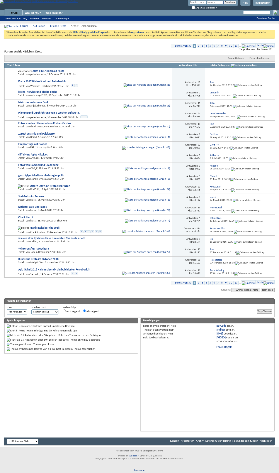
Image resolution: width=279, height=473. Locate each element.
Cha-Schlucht (25, 217)
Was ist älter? (54, 12)
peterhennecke (38, 74)
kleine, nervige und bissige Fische (37, 92)
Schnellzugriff (62, 18)
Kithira (33, 241)
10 (230, 45)
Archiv (200, 440)
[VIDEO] (221, 337)
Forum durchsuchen (259, 58)
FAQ (25, 18)
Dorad (33, 137)
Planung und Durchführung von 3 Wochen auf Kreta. (49, 112)
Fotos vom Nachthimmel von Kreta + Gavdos (44, 123)
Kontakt (174, 440)
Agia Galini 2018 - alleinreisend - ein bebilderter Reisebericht (54, 269)
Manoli (34, 179)
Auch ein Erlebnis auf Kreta (48, 71)
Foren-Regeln (224, 347)
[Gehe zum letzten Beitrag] (248, 85)
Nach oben (267, 290)
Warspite (35, 86)
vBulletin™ (134, 456)
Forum (14, 12)
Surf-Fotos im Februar (31, 196)
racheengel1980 (38, 95)
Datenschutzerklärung (218, 440)
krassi (33, 200)
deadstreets (36, 126)
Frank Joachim (38, 232)
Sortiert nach (38, 307)
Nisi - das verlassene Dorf (33, 102)
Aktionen (46, 18)
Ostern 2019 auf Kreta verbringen (50, 186)
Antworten (185, 65)
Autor (17, 65)
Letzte (260, 45)
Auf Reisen (39, 26)
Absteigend (92, 311)
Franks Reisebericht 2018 (45, 227)
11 (236, 45)
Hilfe (245, 2)
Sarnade (34, 274)
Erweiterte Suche (266, 18)
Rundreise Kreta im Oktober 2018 (38, 259)
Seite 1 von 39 (183, 45)
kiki (32, 147)
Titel (9, 65)
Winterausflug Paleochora (33, 248)
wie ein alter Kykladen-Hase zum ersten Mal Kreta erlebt (51, 238)
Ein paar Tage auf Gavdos (32, 144)
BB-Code (221, 325)
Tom (32, 252)
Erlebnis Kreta (58, 26)
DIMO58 (34, 189)
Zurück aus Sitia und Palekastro (36, 133)
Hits (195, 65)
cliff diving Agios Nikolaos (33, 154)
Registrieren (262, 2)
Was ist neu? (33, 12)
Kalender (34, 18)
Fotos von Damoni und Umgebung (38, 165)
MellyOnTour (37, 262)
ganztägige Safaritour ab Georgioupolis (41, 175)
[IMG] (219, 333)
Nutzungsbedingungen (245, 440)
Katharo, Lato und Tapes (32, 207)
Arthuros (34, 158)
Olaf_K (33, 168)
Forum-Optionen (236, 58)
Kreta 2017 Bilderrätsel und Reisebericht (42, 81)
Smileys (220, 329)
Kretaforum (187, 440)
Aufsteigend (73, 311)
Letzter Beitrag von (220, 65)
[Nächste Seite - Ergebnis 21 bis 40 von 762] (248, 45)
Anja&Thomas (37, 106)
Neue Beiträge (12, 18)
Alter (9, 307)
